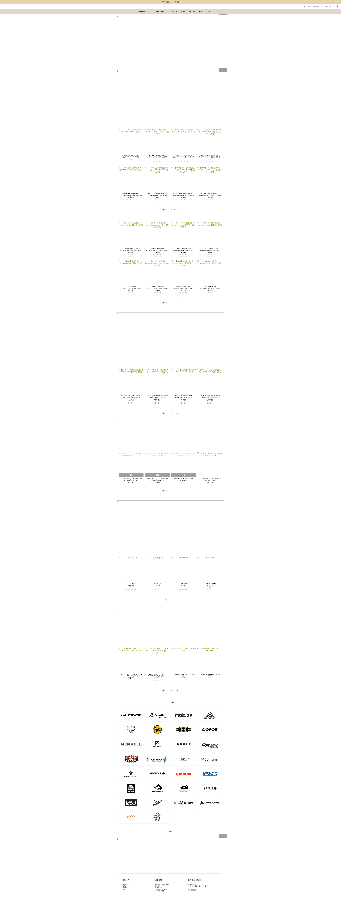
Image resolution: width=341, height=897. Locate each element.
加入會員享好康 (159, 891)
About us (141, 11)
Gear (200, 11)
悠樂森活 (125, 884)
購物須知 (157, 886)
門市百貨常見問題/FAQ (162, 884)
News (131, 11)
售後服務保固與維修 (161, 889)
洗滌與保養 (158, 887)
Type (208, 11)
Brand (174, 11)
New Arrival (160, 11)
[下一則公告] (220, 2)
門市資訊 (125, 887)
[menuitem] (163, 210)
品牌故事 (125, 886)
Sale (150, 11)
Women (191, 11)
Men (182, 11)
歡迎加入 (125, 889)
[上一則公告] (121, 2)
